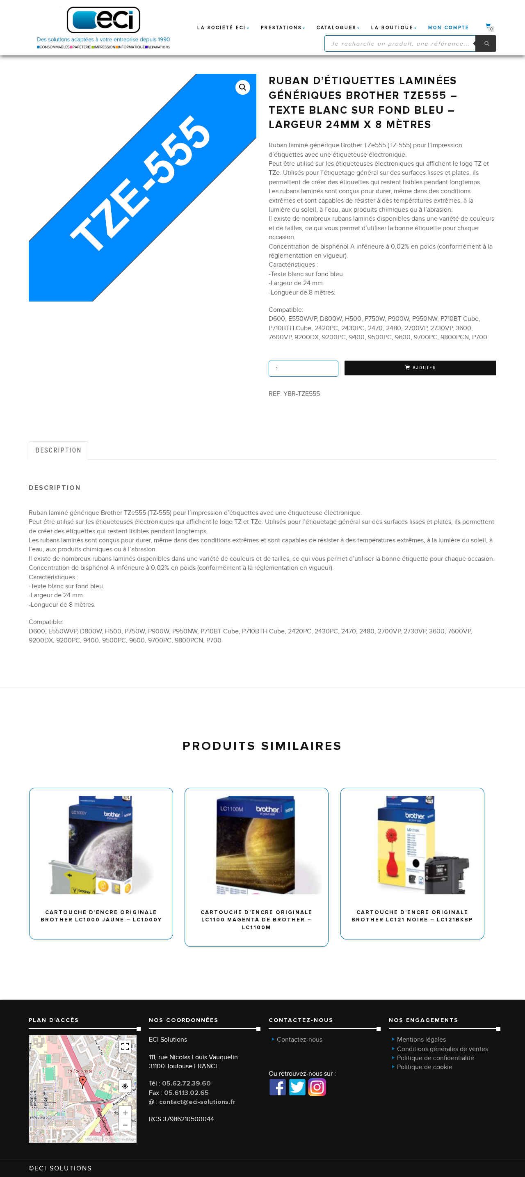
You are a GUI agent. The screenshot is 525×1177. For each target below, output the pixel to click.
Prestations (281, 27)
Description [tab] (58, 450)
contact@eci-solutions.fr (197, 1102)
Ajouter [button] (104, 790)
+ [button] (125, 1112)
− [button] (125, 1124)
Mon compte (448, 27)
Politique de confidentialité (435, 1058)
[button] (242, 87)
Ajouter (424, 367)
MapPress (93, 1139)
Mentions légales (421, 1039)
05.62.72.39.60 (186, 1083)
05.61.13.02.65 (186, 1093)
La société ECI (221, 27)
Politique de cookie (424, 1067)
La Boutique (392, 27)
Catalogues (336, 27)
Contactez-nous (299, 1039)
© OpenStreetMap (119, 1139)
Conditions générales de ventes (442, 1049)
